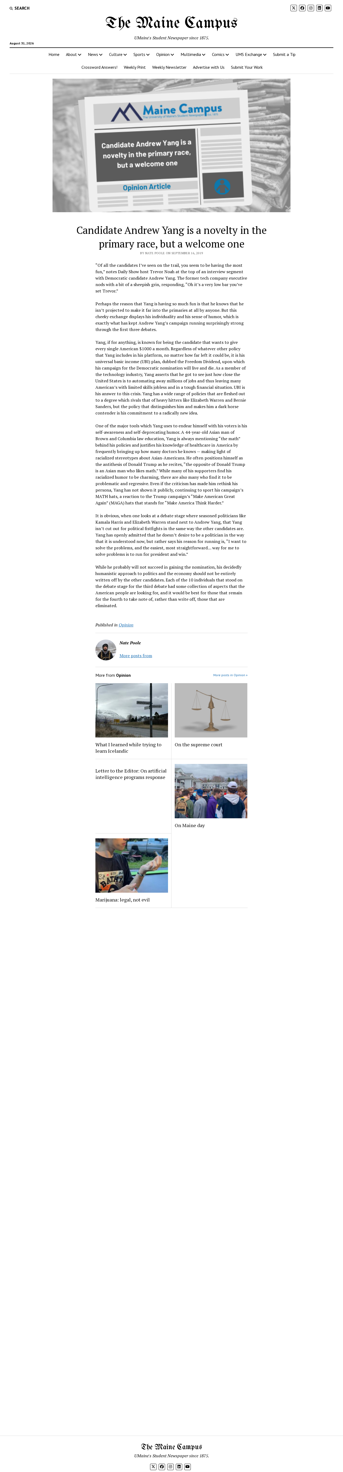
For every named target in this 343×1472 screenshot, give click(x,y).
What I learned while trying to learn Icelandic (128, 747)
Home (54, 54)
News (93, 54)
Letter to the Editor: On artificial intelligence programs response (131, 773)
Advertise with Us (209, 67)
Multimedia (191, 54)
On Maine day (190, 825)
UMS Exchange (249, 54)
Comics (218, 54)
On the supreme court (198, 744)
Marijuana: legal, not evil (122, 899)
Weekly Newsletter (169, 67)
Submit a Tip (284, 54)
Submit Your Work (247, 67)
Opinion (163, 54)
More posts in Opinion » (230, 675)
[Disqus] (171, 980)
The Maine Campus (171, 23)
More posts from (136, 656)
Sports (139, 54)
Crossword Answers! (99, 67)
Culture (115, 54)
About (71, 54)
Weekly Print (135, 67)
